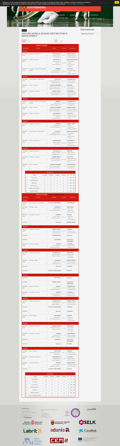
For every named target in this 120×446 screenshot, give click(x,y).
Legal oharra (43, 415)
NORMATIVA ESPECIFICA (87, 34)
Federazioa (49, 15)
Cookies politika (44, 413)
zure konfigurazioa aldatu (75, 4)
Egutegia (50, 45)
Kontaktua (94, 15)
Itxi (117, 2)
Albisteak (61, 15)
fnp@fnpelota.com (28, 417)
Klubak (83, 15)
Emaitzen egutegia (59, 45)
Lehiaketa (73, 15)
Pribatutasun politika (45, 414)
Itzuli (24, 30)
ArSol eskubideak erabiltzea (46, 417)
